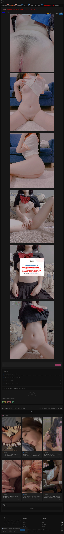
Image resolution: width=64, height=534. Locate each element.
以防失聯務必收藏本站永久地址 (32, 265)
